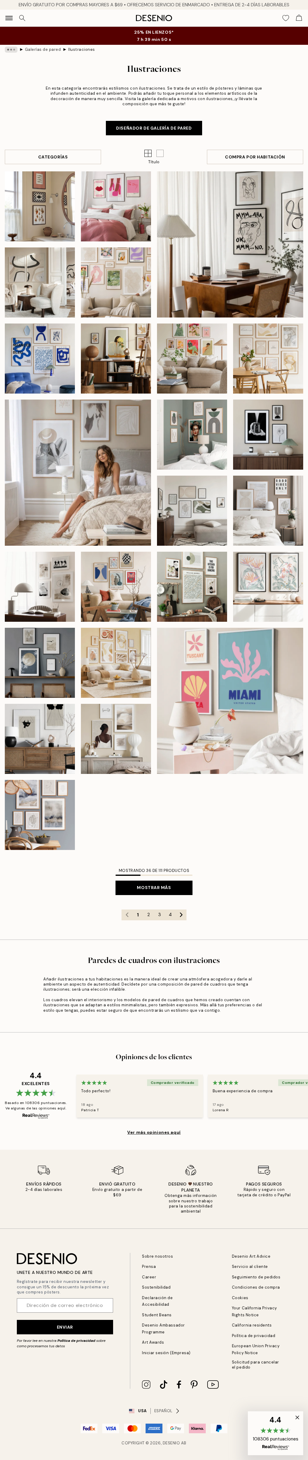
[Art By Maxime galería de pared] (40, 739)
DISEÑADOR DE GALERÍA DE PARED (154, 128)
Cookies (240, 1297)
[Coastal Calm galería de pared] (40, 206)
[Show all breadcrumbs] (11, 50)
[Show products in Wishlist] (285, 18)
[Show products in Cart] (299, 18)
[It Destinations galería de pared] (230, 701)
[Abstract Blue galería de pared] (40, 815)
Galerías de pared (43, 49)
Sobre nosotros (157, 1256)
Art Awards (153, 1342)
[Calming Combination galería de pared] (116, 739)
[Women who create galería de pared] (192, 359)
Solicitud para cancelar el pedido (255, 1365)
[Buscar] (22, 18)
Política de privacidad (76, 1340)
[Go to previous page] (127, 914)
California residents (252, 1325)
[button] (160, 153)
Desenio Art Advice (251, 1256)
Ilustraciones (81, 49)
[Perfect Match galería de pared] (40, 282)
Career (149, 1277)
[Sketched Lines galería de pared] (230, 244)
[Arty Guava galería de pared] (116, 359)
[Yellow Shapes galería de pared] (268, 359)
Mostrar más (154, 887)
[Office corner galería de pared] (40, 587)
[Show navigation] (9, 18)
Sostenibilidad (156, 1287)
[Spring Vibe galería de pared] (116, 282)
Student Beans (157, 1314)
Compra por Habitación (255, 157)
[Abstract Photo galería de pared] (268, 435)
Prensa (149, 1266)
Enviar (65, 1327)
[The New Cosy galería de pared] (116, 663)
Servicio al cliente (250, 1266)
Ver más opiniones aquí (153, 1132)
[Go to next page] (181, 914)
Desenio (171, 1443)
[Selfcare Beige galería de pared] (78, 473)
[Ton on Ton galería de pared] (192, 511)
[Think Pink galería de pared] (116, 206)
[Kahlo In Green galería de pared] (192, 435)
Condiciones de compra (256, 1287)
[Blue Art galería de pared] (40, 359)
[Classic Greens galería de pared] (192, 587)
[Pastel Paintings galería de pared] (268, 587)
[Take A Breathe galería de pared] (40, 663)
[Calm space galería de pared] (268, 511)
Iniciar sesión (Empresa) (166, 1352)
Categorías (53, 157)
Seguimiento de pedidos (256, 1277)
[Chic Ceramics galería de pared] (116, 587)
